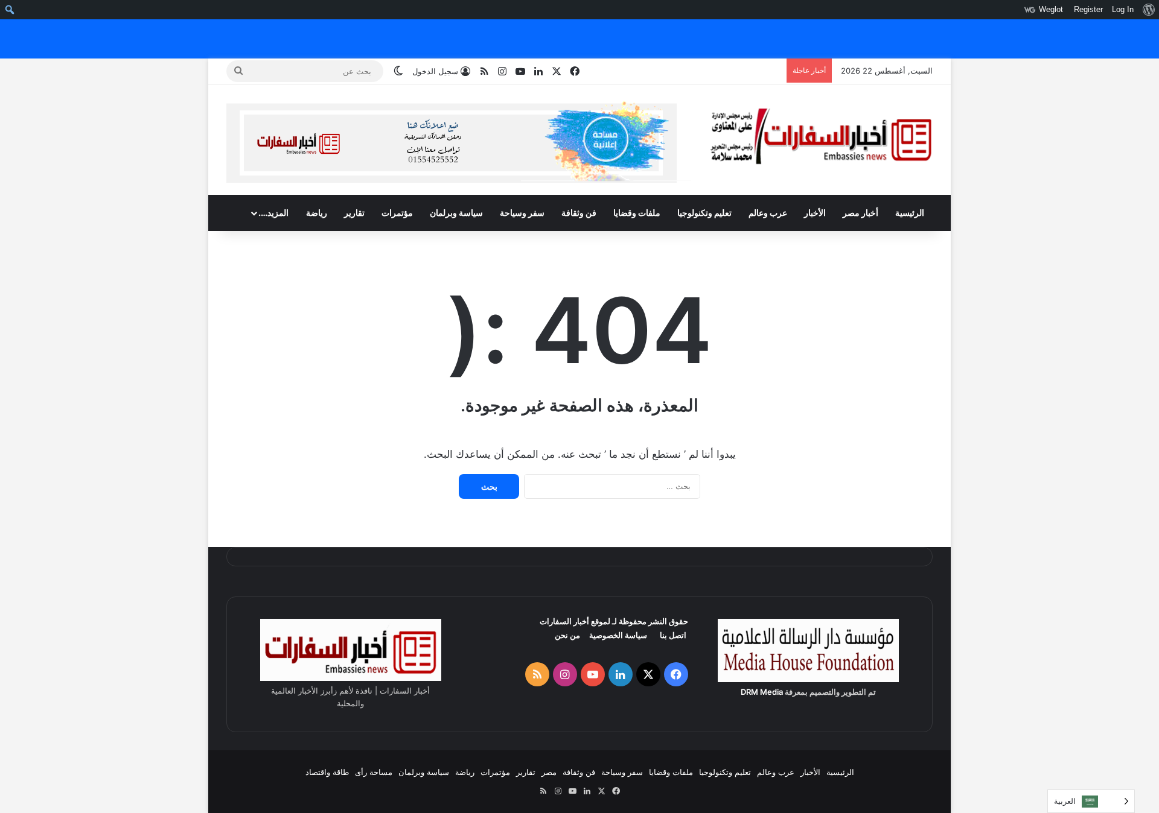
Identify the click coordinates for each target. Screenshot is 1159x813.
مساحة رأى (373, 772)
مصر (549, 772)
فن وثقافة (578, 212)
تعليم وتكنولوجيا (704, 212)
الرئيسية (909, 212)
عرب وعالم (768, 212)
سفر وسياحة (522, 212)
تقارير (354, 212)
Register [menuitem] (1088, 9)
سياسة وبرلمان (456, 212)
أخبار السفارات (564, 621)
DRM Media (762, 692)
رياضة (316, 212)
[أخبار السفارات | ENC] (821, 137)
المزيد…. (273, 212)
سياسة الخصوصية (618, 635)
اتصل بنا (673, 635)
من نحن (567, 635)
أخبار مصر (860, 212)
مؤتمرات (397, 212)
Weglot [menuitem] (1051, 9)
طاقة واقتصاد (327, 772)
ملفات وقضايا (636, 212)
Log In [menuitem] (1123, 9)
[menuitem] (1148, 9)
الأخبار (815, 212)
